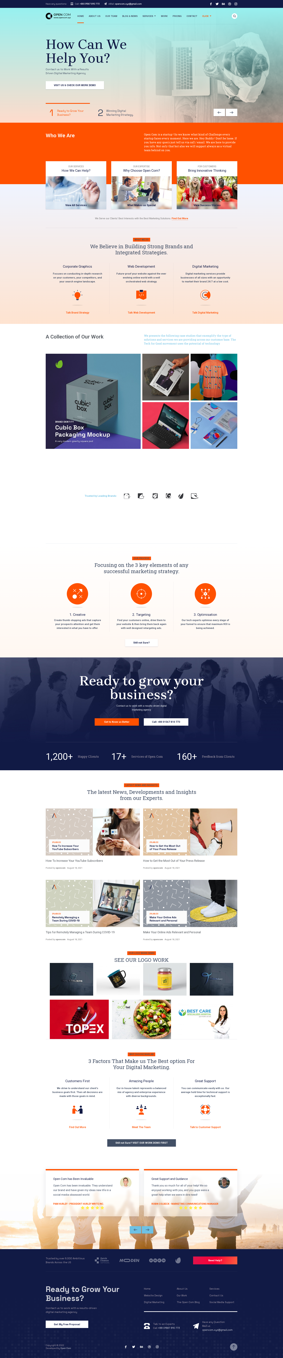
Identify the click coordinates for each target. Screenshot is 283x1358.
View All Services (76, 205)
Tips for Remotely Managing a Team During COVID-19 (80, 932)
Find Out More (180, 218)
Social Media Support (221, 1302)
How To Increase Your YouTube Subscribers (74, 860)
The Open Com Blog (188, 1302)
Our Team (111, 16)
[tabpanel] (76, 185)
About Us (182, 1288)
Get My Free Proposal (67, 1324)
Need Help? (215, 1260)
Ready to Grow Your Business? (82, 1293)
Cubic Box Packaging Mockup (82, 431)
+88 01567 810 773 (90, 3)
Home (80, 16)
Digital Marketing (154, 1302)
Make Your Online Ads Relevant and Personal (172, 932)
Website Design (153, 1295)
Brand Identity (64, 421)
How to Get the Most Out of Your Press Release (174, 860)
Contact (192, 16)
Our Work (182, 1295)
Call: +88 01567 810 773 (166, 721)
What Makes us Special (141, 205)
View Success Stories (207, 205)
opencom (61, 868)
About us (94, 16)
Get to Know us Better (116, 721)
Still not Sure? (141, 642)
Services (147, 16)
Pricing (177, 16)
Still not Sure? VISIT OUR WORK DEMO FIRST (141, 1142)
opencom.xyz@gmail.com (128, 3)
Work (164, 16)
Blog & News (130, 16)
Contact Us (216, 1295)
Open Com (65, 1348)
